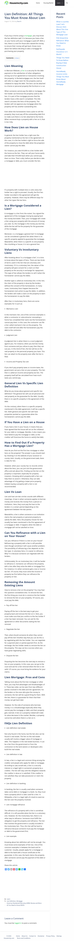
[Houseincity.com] (7, 3)
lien (23, 70)
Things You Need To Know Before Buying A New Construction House (62, 63)
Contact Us (32, 936)
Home (38, 3)
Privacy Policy (50, 936)
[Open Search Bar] (67, 3)
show (16, 58)
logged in (18, 923)
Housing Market (48, 3)
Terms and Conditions (23, 938)
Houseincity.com (18, 2)
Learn (58, 3)
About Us (24, 936)
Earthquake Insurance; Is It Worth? (61, 51)
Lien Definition (11, 901)
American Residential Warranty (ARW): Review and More (24, 903)
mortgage (28, 36)
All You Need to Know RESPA (15, 905)
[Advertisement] (18, 28)
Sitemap (59, 936)
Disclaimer (41, 936)
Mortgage (19, 901)
